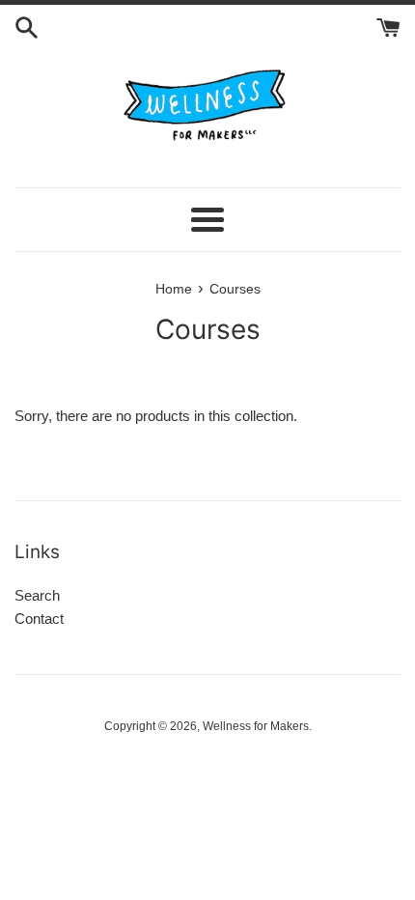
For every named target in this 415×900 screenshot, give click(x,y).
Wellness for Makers (256, 726)
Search (37, 595)
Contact (39, 618)
